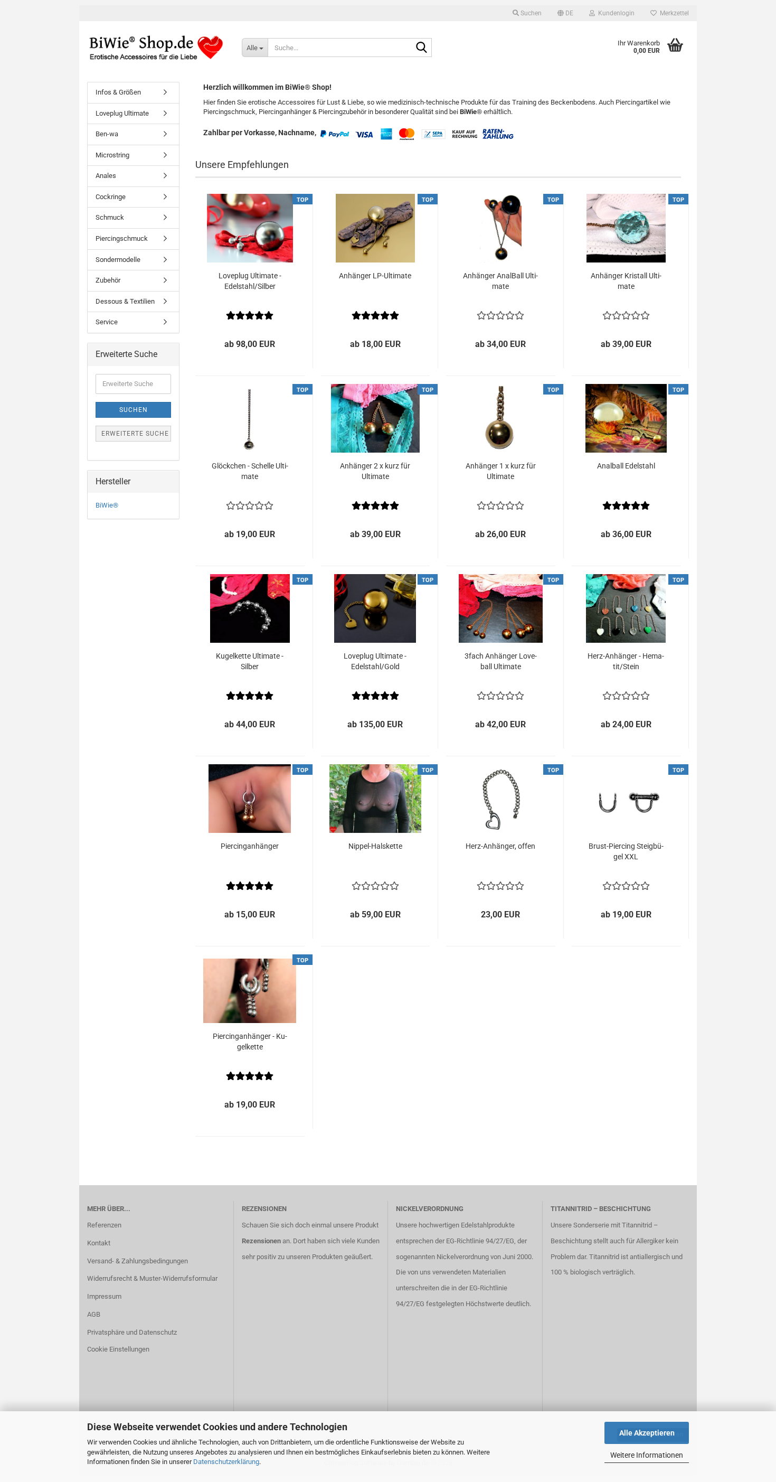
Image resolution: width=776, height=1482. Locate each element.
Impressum (104, 1296)
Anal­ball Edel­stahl (626, 466)
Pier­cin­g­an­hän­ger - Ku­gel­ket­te (250, 1041)
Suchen (133, 410)
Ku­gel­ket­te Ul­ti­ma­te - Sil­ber (249, 661)
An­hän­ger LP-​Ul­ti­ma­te (375, 275)
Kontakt (98, 1243)
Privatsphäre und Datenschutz (132, 1332)
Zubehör (108, 280)
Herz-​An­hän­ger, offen (500, 846)
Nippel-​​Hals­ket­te (375, 846)
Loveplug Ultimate (122, 113)
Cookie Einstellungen (118, 1349)
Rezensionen (261, 1241)
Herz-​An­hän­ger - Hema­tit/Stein (626, 661)
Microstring (112, 155)
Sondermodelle (118, 260)
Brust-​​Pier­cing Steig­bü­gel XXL (626, 851)
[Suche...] (422, 48)
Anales (106, 176)
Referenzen (104, 1225)
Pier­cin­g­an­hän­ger (250, 846)
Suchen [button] (530, 13)
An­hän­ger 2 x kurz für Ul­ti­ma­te (375, 471)
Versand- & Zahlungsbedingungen (137, 1261)
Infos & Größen (118, 92)
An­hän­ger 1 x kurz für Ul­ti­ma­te (501, 471)
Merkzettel (673, 13)
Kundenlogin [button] (615, 13)
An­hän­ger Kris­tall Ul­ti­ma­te (626, 280)
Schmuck (110, 217)
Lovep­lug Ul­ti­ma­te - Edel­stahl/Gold (375, 661)
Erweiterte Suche (135, 433)
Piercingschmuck (122, 238)
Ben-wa (107, 134)
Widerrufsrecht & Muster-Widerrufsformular (152, 1278)
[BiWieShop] (156, 47)
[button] (565, 13)
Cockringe (111, 197)
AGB (93, 1314)
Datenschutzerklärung (226, 1462)
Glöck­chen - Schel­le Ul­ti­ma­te (250, 471)
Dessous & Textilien (125, 301)
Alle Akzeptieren (647, 1433)
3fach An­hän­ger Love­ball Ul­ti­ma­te (501, 661)
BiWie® (107, 505)
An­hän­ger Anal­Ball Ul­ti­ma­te (500, 280)
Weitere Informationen (646, 1455)
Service (107, 322)
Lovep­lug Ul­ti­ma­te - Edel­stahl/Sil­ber (250, 280)
